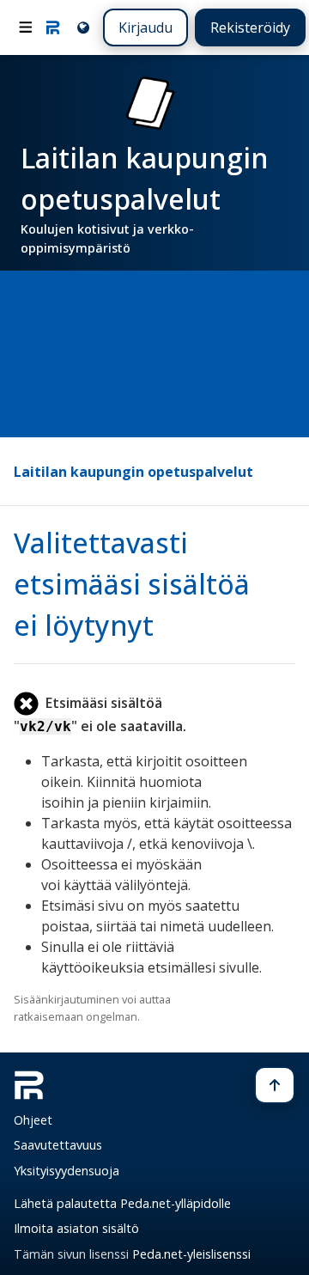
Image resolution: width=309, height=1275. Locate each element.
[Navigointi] (26, 27)
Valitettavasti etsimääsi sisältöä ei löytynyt (132, 584)
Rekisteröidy (250, 27)
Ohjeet (33, 1120)
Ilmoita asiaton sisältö (76, 1228)
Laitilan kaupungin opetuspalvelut (133, 471)
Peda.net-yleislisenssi (191, 1254)
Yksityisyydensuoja (66, 1170)
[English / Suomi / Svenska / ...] (82, 27)
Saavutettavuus (58, 1145)
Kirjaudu (145, 27)
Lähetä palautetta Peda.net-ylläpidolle (122, 1203)
